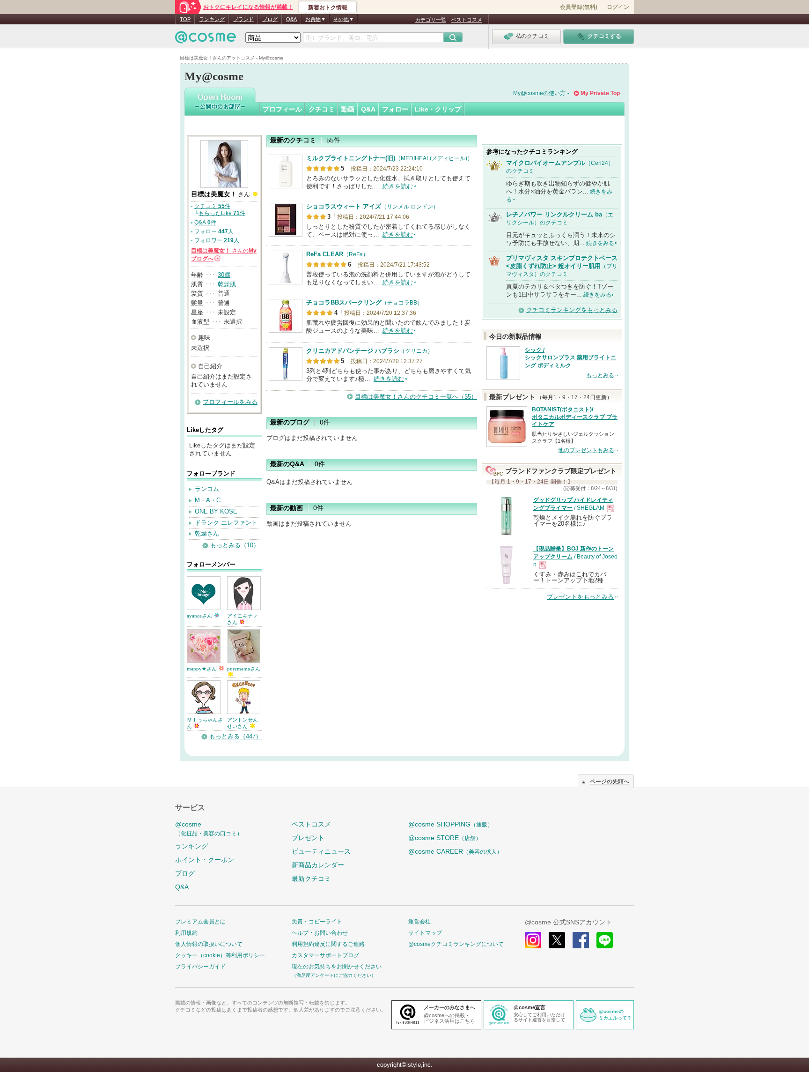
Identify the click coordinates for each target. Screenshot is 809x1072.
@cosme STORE (444, 837)
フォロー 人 (214, 231)
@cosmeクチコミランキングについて (456, 944)
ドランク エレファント (226, 522)
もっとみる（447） (235, 736)
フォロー (395, 109)
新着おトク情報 (327, 7)
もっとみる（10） (234, 545)
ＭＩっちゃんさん (205, 723)
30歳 (224, 274)
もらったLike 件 (222, 213)
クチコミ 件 (212, 206)
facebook (581, 940)
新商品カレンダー (318, 865)
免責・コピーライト (317, 921)
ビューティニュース (321, 851)
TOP (185, 19)
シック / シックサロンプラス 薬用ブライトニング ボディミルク (570, 358)
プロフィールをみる (230, 401)
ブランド (243, 19)
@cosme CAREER (455, 851)
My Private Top (600, 93)
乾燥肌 (227, 284)
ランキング (212, 19)
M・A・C (208, 500)
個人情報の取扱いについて (209, 944)
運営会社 (419, 921)
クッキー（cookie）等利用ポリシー (220, 955)
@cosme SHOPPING (450, 824)
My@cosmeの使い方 (539, 93)
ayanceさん (200, 615)
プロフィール (282, 109)
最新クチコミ (311, 878)
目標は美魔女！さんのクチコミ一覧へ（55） (416, 396)
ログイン (618, 7)
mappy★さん (202, 668)
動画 (347, 109)
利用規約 (186, 933)
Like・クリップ (438, 109)
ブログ (270, 19)
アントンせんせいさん (242, 723)
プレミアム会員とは (200, 921)
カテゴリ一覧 (430, 19)
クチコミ (322, 109)
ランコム (207, 488)
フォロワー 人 (216, 240)
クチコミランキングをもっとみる (572, 309)
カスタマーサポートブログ (325, 955)
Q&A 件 (205, 222)
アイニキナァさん (242, 619)
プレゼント (308, 837)
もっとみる (600, 375)
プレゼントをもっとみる (580, 596)
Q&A (291, 19)
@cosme (209, 828)
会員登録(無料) (578, 7)
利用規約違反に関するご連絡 (328, 944)
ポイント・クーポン (204, 860)
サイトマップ (425, 933)
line (604, 940)
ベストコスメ (466, 19)
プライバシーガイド (200, 966)
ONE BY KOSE (216, 511)
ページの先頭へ (609, 781)
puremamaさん (243, 668)
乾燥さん (207, 533)
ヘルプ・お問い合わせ (320, 933)
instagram (533, 940)
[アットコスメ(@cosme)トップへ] (205, 39)
